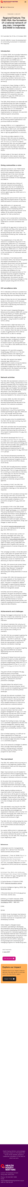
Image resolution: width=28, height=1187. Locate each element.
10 (1, 910)
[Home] (9, 2)
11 (15, 581)
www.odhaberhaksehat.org (18, 539)
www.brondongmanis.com (17, 526)
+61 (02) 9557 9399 (11, 1177)
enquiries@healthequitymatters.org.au (12, 1180)
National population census (13, 883)
